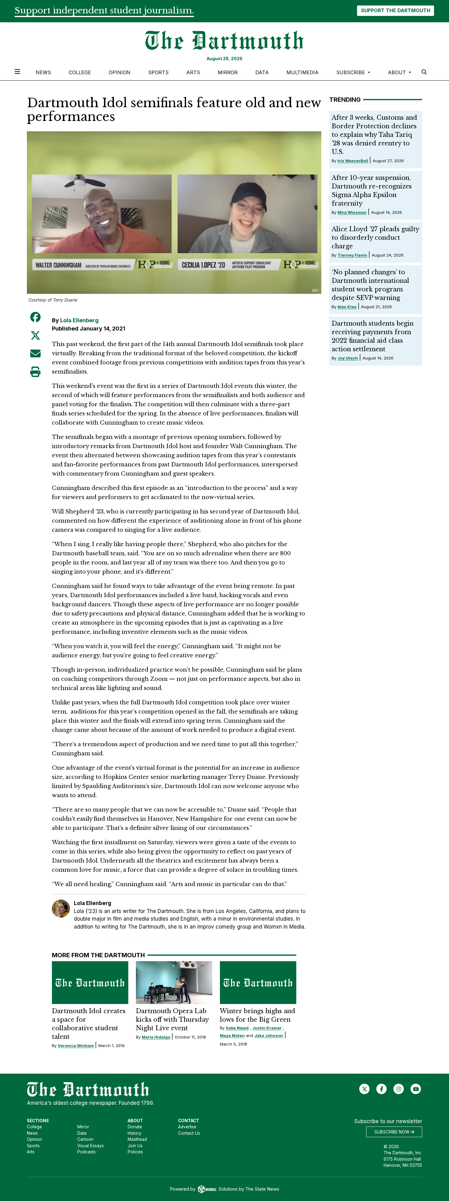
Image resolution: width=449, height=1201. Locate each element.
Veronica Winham (76, 1045)
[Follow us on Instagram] (398, 1089)
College (80, 72)
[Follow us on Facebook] (381, 1089)
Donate (135, 1126)
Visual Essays (90, 1145)
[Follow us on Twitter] (364, 1089)
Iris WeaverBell (353, 160)
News (43, 72)
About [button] (397, 72)
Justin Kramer (267, 1027)
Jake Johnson (268, 1035)
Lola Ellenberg (79, 320)
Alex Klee (347, 306)
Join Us (135, 1145)
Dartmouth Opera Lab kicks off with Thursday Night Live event (172, 1019)
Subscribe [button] (351, 72)
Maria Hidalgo (156, 1037)
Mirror (228, 72)
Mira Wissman (352, 212)
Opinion (119, 72)
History (134, 1133)
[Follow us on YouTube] (415, 1089)
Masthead (137, 1139)
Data (262, 72)
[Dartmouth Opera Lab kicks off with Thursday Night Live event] (174, 982)
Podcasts (86, 1151)
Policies (135, 1151)
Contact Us (189, 1133)
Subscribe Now (392, 1132)
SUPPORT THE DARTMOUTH (395, 10)
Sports (158, 72)
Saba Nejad (237, 1027)
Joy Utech (348, 358)
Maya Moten (232, 1035)
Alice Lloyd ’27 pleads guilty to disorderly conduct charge (375, 237)
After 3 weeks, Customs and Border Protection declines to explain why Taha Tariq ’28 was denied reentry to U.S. (374, 134)
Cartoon (85, 1139)
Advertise (187, 1126)
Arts (193, 72)
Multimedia (303, 72)
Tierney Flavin (352, 255)
